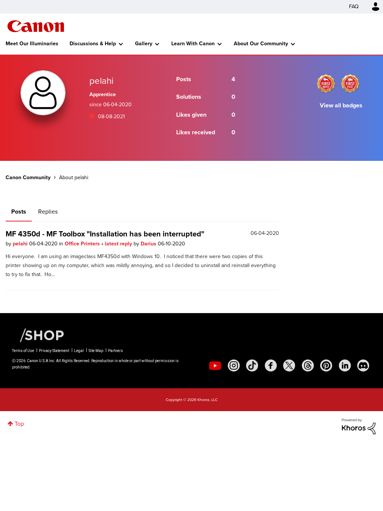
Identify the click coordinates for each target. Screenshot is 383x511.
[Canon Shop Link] (38, 334)
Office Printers (83, 244)
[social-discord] (363, 365)
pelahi (21, 244)
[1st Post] (350, 83)
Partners (115, 351)
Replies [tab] (48, 211)
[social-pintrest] (326, 365)
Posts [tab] (18, 211)
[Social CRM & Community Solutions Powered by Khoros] (359, 426)
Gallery (143, 44)
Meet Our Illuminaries (32, 44)
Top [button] (19, 423)
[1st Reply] (325, 83)
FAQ (354, 6)
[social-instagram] (234, 365)
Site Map (96, 351)
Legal (79, 351)
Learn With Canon (193, 44)
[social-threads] (308, 365)
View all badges (341, 105)
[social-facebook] (271, 365)
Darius (149, 244)
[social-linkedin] (345, 365)
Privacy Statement (54, 351)
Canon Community (35, 26)
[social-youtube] (215, 365)
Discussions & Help (93, 44)
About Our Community (261, 44)
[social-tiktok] (252, 365)
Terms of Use (23, 351)
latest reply (119, 244)
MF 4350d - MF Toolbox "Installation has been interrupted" (105, 233)
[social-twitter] (289, 365)
